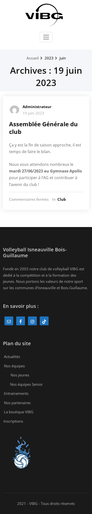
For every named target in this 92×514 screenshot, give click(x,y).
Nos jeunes (20, 374)
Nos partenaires (17, 402)
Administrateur (37, 106)
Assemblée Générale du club (43, 128)
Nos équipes (14, 365)
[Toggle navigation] (46, 37)
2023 (49, 58)
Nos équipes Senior (26, 384)
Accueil (32, 58)
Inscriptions (13, 421)
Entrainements (16, 393)
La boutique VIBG (18, 411)
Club (61, 199)
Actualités (12, 356)
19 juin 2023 (33, 113)
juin (62, 58)
